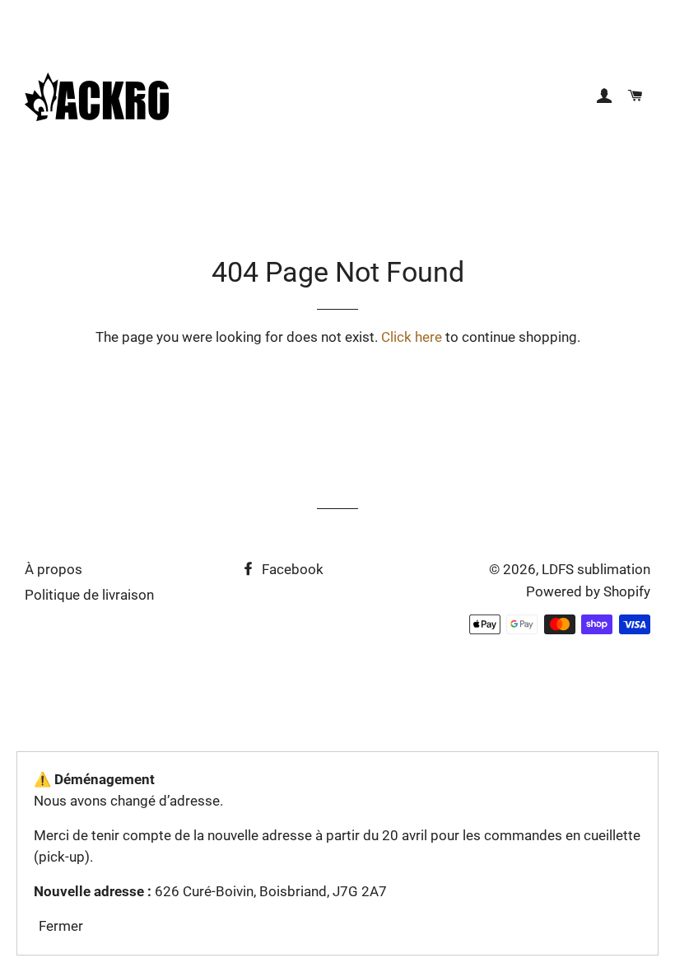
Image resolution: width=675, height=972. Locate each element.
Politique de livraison (89, 594)
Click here (411, 337)
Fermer (61, 926)
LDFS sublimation (596, 569)
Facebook (291, 569)
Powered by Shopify (588, 591)
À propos (53, 569)
